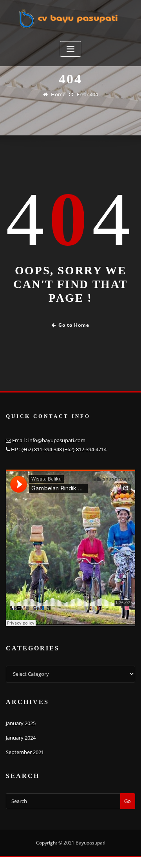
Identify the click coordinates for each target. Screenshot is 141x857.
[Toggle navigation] (70, 49)
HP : (16, 449)
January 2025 (21, 723)
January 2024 (21, 737)
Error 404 (87, 94)
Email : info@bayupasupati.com (48, 440)
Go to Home (73, 325)
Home (58, 94)
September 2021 (25, 752)
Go (127, 801)
